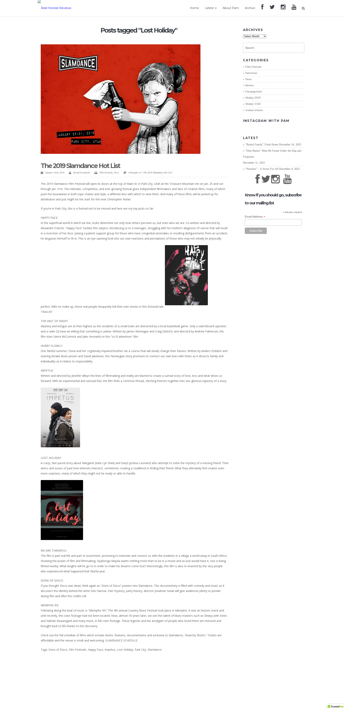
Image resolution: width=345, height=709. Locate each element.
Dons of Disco (58, 649)
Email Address (255, 217)
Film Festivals (106, 172)
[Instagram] (283, 8)
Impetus (110, 649)
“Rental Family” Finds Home (261, 144)
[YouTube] (293, 8)
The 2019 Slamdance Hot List (80, 166)
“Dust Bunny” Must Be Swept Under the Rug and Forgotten (272, 153)
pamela (86, 172)
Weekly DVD (253, 97)
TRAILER (46, 312)
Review (249, 85)
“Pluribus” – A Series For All (261, 168)
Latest (210, 8)
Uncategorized (253, 91)
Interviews (251, 73)
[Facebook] (262, 8)
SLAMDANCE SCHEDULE (121, 640)
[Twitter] (272, 8)
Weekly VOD (253, 103)
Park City (140, 649)
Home (194, 8)
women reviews (254, 110)
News (116, 172)
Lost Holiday (125, 649)
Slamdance (155, 649)
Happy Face (95, 649)
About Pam (231, 8)
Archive (250, 8)
